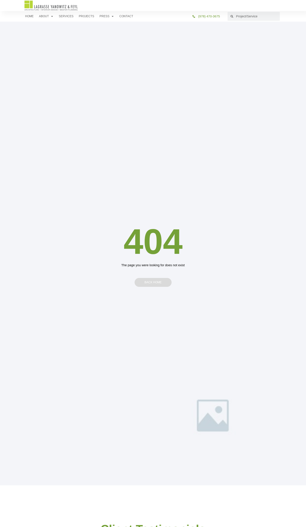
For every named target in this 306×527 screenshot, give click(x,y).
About (44, 16)
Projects (86, 16)
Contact (126, 16)
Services (66, 16)
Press (104, 16)
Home (29, 16)
